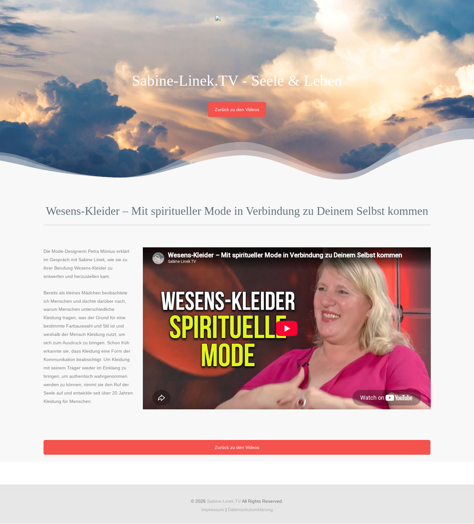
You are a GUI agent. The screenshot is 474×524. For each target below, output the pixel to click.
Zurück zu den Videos (237, 109)
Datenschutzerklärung (250, 509)
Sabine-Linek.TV (224, 501)
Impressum (212, 509)
